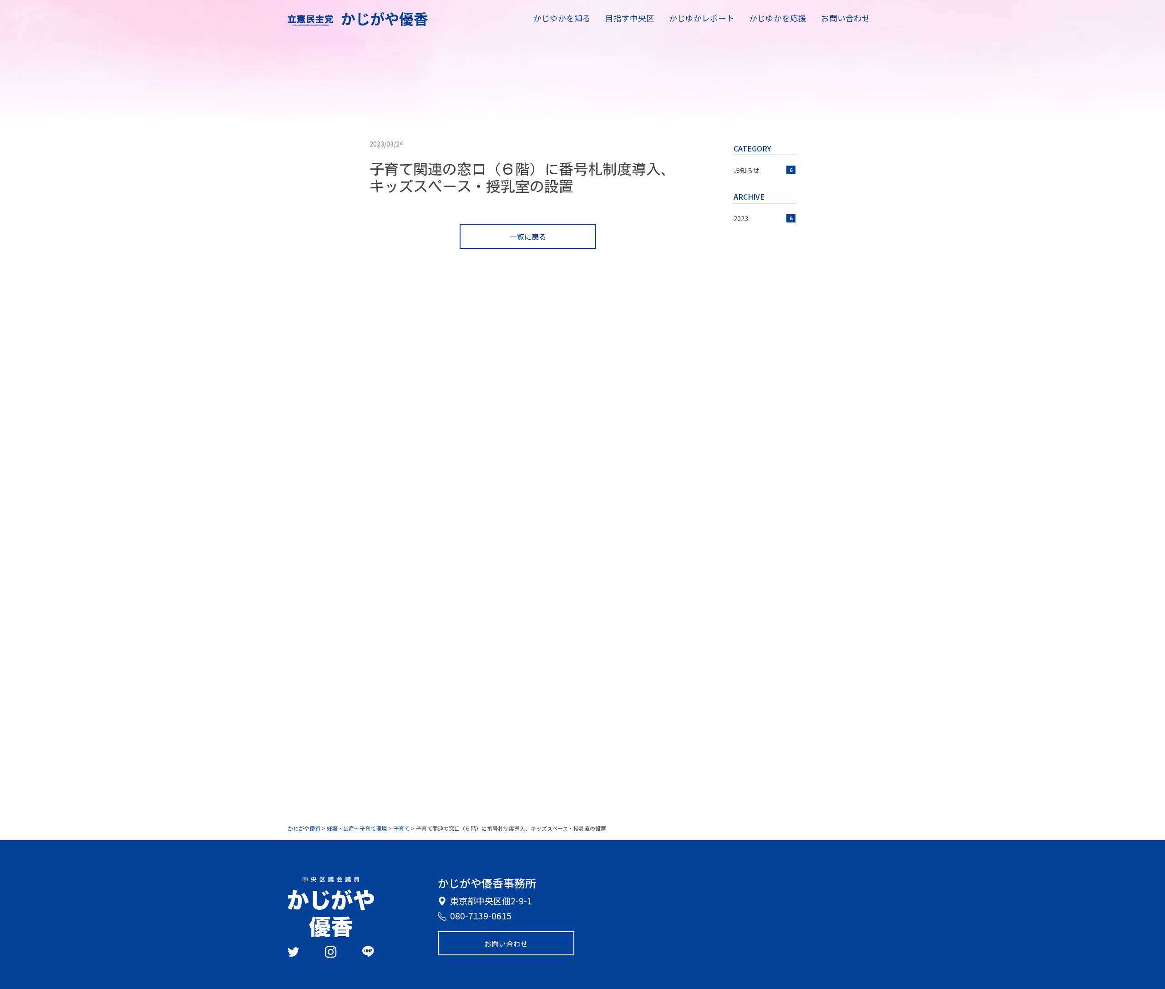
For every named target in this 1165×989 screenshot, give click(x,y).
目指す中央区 (629, 18)
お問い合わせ (845, 18)
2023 (763, 218)
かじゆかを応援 (777, 18)
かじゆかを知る (562, 18)
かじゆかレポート (701, 18)
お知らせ (763, 170)
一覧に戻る (528, 236)
